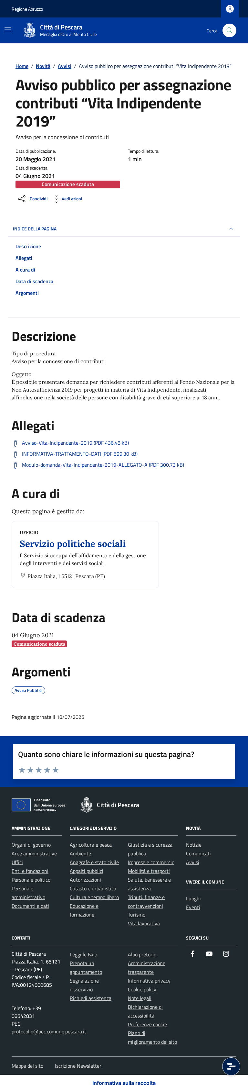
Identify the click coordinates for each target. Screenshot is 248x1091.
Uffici (17, 862)
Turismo (136, 914)
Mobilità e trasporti (149, 871)
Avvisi (192, 862)
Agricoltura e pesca (91, 845)
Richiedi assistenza (90, 998)
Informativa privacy (149, 981)
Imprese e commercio (151, 862)
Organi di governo (31, 845)
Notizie (194, 845)
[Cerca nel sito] (229, 31)
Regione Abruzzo (27, 9)
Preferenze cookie (147, 1024)
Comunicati (198, 853)
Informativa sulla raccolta (124, 1083)
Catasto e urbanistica (93, 888)
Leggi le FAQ (83, 954)
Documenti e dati (30, 906)
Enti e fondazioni (30, 871)
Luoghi (193, 898)
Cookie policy (142, 989)
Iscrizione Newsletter (78, 1066)
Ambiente (80, 853)
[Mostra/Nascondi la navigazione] (8, 30)
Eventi (193, 907)
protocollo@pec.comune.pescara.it (49, 1031)
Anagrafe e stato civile (94, 862)
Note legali (139, 998)
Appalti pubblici (86, 871)
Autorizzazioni (85, 880)
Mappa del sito (27, 1066)
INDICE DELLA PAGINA (35, 228)
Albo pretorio (142, 954)
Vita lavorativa (144, 923)
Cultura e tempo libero (94, 897)
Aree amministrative (34, 853)
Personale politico (31, 880)
